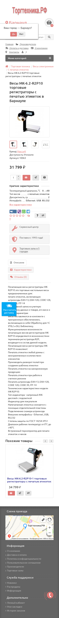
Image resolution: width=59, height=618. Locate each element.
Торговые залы (15, 570)
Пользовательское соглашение (24, 562)
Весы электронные (43, 66)
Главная (9, 44)
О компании (41, 48)
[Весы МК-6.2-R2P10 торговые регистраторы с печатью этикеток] (30, 121)
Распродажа (13, 586)
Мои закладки (14, 606)
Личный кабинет (16, 602)
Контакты (14, 52)
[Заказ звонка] (50, 595)
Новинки (12, 583)
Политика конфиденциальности (24, 558)
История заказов (16, 610)
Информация (14, 590)
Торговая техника (20, 66)
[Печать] (44, 177)
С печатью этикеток (18, 69)
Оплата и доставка (19, 48)
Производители (27, 44)
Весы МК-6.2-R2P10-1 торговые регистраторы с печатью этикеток (29, 480)
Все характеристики (21, 204)
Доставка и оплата (17, 555)
